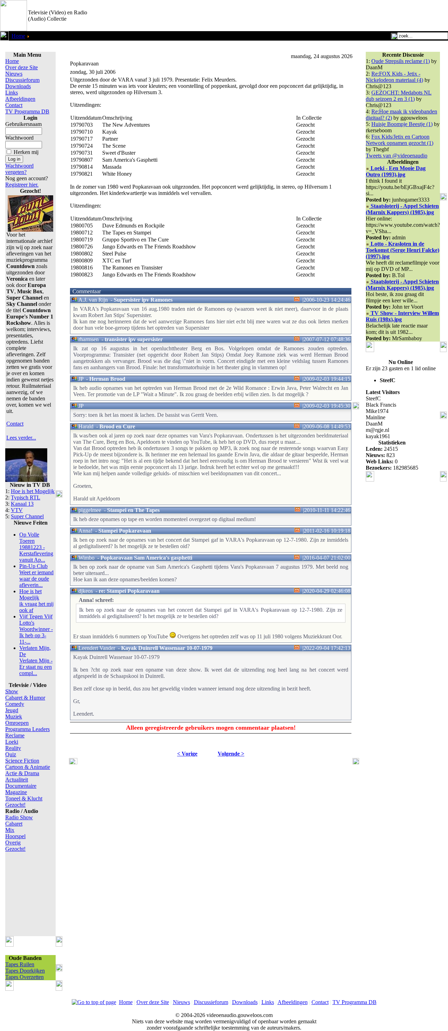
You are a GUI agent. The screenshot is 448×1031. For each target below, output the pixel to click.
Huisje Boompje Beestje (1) (402, 124)
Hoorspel (15, 836)
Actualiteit (16, 780)
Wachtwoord (19, 138)
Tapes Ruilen (19, 964)
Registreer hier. (21, 185)
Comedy (14, 704)
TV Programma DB (27, 111)
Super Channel (27, 516)
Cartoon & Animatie (27, 767)
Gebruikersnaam (23, 124)
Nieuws (13, 74)
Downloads (18, 86)
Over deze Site (21, 67)
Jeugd (11, 710)
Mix (9, 830)
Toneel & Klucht (23, 798)
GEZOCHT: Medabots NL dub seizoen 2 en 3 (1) (399, 96)
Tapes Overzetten (24, 977)
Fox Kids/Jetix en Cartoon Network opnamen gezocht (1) (399, 140)
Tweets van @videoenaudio (396, 156)
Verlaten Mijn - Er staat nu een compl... (35, 660)
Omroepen (17, 723)
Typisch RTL (25, 497)
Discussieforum (22, 80)
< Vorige (187, 754)
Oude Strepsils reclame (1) (400, 61)
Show (11, 691)
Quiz (10, 754)
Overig (13, 843)
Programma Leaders (27, 729)
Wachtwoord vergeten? (19, 169)
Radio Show (19, 817)
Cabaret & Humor (25, 698)
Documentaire (20, 786)
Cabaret (13, 824)
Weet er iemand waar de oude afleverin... (36, 575)
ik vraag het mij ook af (36, 600)
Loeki (11, 742)
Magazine (16, 792)
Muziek (13, 717)
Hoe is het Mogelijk (33, 491)
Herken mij (26, 152)
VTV (17, 510)
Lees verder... (21, 438)
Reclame (14, 735)
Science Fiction (22, 761)
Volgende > (231, 754)
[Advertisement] (366, 15)
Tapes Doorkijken (25, 971)
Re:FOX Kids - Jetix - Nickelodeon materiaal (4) (394, 77)
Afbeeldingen (20, 99)
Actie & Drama (22, 773)
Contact (13, 105)
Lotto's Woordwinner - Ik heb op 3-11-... (36, 629)
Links (11, 93)
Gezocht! (15, 805)
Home (18, 36)
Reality (13, 748)
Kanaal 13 (22, 504)
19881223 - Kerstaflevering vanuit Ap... (36, 547)
